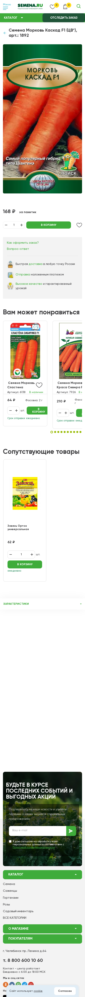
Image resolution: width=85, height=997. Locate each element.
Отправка (23, 274)
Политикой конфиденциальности (34, 847)
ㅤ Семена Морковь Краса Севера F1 (70, 385)
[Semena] (30, 6)
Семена (9, 884)
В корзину (48, 225)
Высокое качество (29, 283)
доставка (35, 264)
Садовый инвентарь (18, 911)
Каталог (10, 17)
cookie (38, 991)
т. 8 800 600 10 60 (23, 960)
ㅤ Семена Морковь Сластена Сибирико (21, 386)
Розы (6, 904)
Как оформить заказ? (23, 242)
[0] (53, 6)
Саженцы (10, 891)
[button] (51, 432)
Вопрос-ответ (18, 249)
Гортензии (10, 897)
